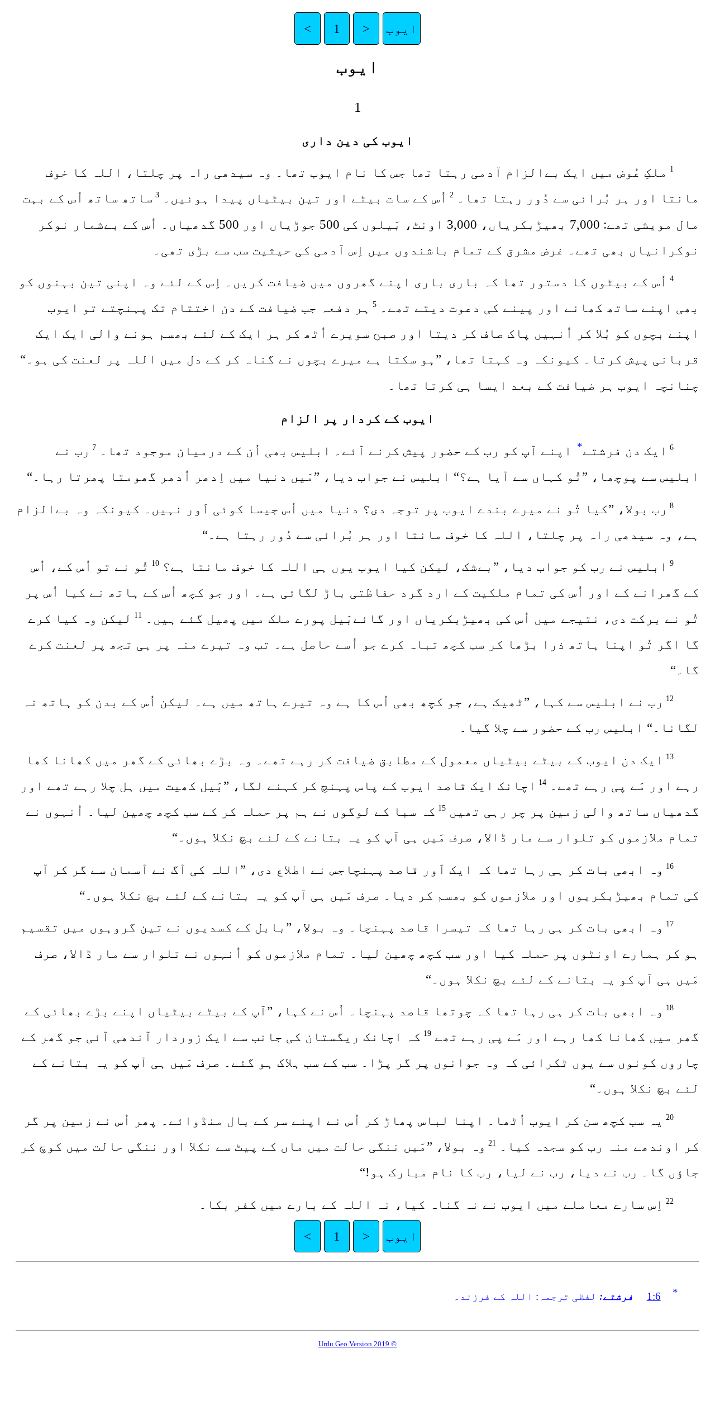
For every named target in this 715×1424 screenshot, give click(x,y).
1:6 (654, 1296)
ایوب (401, 28)
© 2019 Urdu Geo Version (357, 1344)
